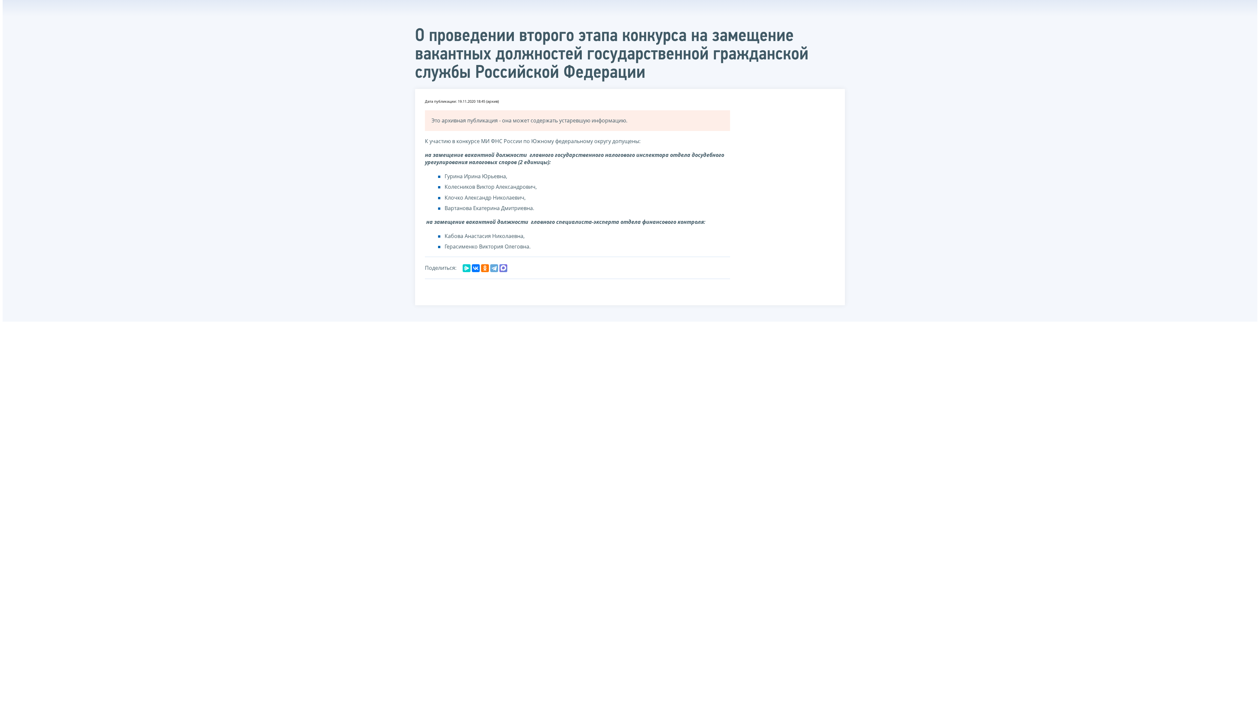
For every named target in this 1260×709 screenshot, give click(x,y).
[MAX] (503, 268)
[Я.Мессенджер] (467, 268)
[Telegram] (494, 268)
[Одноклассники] (485, 268)
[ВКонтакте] (476, 268)
